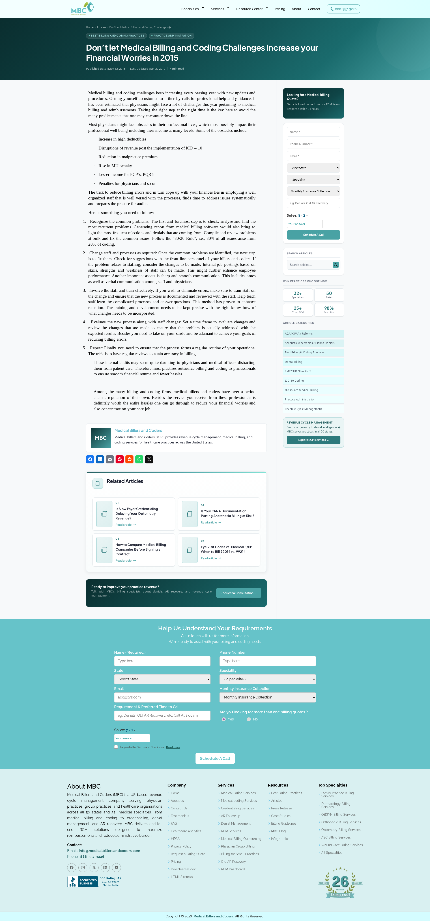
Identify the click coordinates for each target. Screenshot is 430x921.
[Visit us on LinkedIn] (105, 867)
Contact (314, 9)
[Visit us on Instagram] (82, 867)
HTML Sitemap (182, 876)
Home (90, 27)
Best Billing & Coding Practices (305, 352)
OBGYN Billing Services (338, 814)
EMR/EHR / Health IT (298, 371)
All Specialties (331, 852)
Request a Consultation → (239, 593)
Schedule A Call (313, 234)
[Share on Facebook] (90, 459)
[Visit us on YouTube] (116, 867)
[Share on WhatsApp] (139, 459)
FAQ (174, 823)
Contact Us (179, 808)
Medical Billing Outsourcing (241, 838)
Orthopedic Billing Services (341, 822)
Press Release (281, 808)
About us (177, 800)
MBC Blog (278, 831)
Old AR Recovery (233, 861)
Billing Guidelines (283, 823)
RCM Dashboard (233, 869)
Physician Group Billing (238, 846)
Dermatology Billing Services (335, 805)
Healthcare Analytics (186, 831)
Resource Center (249, 9)
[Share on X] (149, 459)
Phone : (85, 856)
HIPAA (175, 838)
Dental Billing (293, 362)
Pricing (280, 9)
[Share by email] (110, 459)
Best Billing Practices (286, 793)
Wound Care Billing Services (342, 845)
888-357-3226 (346, 9)
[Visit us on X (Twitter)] (94, 867)
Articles (101, 27)
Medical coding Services (239, 800)
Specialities (190, 9)
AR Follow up (230, 815)
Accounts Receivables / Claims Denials (310, 343)
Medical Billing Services (238, 793)
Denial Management (236, 823)
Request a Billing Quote (188, 854)
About (296, 9)
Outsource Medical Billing (301, 390)
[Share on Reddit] (129, 459)
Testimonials (180, 815)
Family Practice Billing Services (337, 794)
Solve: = (297, 215)
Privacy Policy (181, 846)
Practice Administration (300, 399)
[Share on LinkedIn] (100, 459)
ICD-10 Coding (294, 381)
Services (217, 9)
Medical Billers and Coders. (214, 916)
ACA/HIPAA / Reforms (299, 333)
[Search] (336, 265)
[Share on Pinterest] (120, 459)
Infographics (280, 838)
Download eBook (183, 869)
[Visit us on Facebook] (71, 867)
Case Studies (280, 815)
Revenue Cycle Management (303, 409)
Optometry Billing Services (341, 829)
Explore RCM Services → (313, 439)
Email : (103, 851)
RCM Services (231, 831)
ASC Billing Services (336, 837)
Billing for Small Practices (240, 854)
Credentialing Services (237, 808)
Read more (173, 747)
